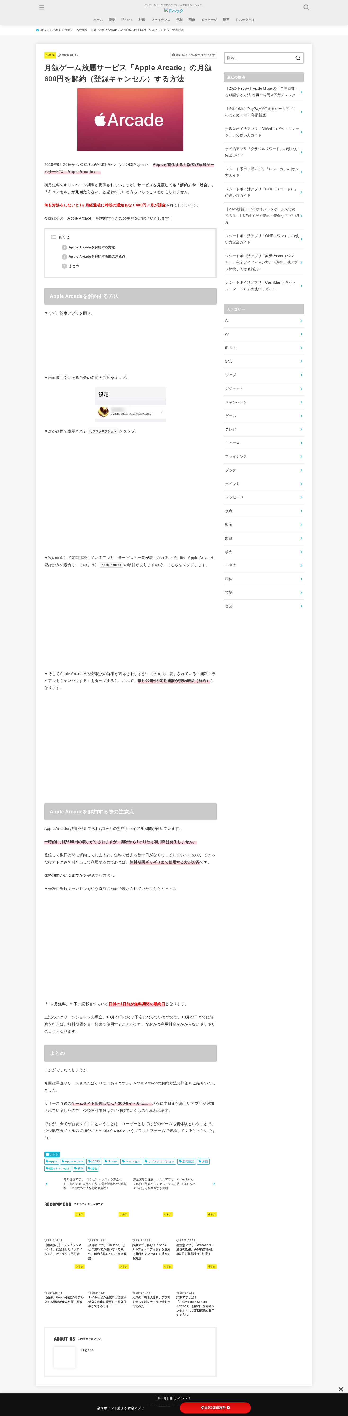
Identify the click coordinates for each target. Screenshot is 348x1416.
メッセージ (209, 20)
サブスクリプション (161, 1161)
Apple (53, 1161)
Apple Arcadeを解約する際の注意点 (94, 256)
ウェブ (230, 375)
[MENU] (42, 6)
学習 (228, 552)
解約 (81, 1168)
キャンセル (132, 1161)
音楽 (112, 20)
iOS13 (95, 1161)
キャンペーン (236, 402)
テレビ (230, 429)
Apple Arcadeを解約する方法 (89, 247)
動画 (226, 20)
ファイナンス (160, 20)
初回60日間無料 (213, 1407)
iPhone (126, 20)
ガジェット (234, 388)
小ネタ (50, 55)
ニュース (232, 443)
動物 (228, 525)
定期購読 (188, 1161)
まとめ (71, 266)
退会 (94, 1168)
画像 (192, 20)
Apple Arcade (74, 1161)
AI (227, 320)
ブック (230, 470)
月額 (205, 1161)
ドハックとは (245, 20)
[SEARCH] (306, 6)
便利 (179, 20)
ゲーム (230, 416)
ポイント (232, 484)
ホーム (98, 20)
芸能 (228, 592)
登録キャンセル (59, 1168)
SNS (141, 20)
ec (227, 334)
